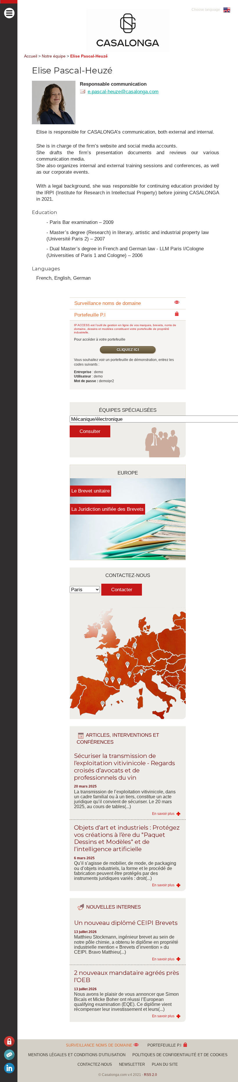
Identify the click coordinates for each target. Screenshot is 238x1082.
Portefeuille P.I (165, 1045)
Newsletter (132, 1064)
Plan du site (165, 1064)
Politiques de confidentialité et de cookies (180, 1055)
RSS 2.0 (150, 1075)
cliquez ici (128, 350)
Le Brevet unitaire (90, 491)
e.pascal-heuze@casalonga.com (123, 91)
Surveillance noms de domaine (107, 303)
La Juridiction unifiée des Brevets (107, 509)
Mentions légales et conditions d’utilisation (76, 1055)
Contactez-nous (94, 1064)
